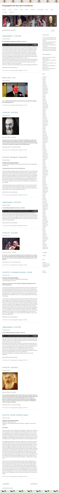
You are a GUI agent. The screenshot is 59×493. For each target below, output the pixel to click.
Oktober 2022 (45, 139)
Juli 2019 (44, 194)
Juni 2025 (44, 96)
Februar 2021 (45, 167)
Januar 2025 (45, 103)
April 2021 (44, 164)
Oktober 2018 (45, 206)
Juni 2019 (44, 195)
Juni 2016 (44, 242)
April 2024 (44, 114)
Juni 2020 (44, 178)
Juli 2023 (44, 127)
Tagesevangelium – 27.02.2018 (11, 36)
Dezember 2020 (45, 170)
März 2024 (44, 115)
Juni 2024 (44, 111)
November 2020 (45, 171)
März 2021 (44, 166)
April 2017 (44, 231)
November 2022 (45, 138)
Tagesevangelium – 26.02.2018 (11, 202)
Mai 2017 (44, 230)
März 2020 (44, 182)
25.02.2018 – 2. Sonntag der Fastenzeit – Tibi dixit (17, 272)
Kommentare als (46, 265)
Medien (52, 9)
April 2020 (44, 181)
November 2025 (45, 89)
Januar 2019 (45, 202)
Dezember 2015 (45, 247)
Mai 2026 (44, 81)
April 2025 (44, 99)
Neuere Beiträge (34, 483)
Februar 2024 (45, 117)
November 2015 (45, 248)
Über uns (10, 9)
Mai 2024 (44, 113)
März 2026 (44, 83)
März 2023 (44, 132)
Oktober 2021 (45, 156)
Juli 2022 (44, 143)
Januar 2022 (45, 152)
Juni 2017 (44, 228)
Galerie (21, 9)
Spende (47, 9)
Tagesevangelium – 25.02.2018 (11, 327)
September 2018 (45, 208)
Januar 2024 (45, 118)
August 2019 (45, 192)
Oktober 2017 (45, 223)
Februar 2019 (45, 201)
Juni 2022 (44, 145)
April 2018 (44, 215)
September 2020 (45, 174)
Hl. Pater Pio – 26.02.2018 (10, 112)
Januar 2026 (45, 86)
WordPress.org (45, 266)
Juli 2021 (44, 160)
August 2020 (45, 175)
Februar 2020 (45, 184)
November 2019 (45, 188)
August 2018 (45, 209)
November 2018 (45, 205)
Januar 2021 (45, 168)
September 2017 (45, 224)
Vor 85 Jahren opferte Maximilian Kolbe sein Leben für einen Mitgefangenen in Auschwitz (49, 39)
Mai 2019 (44, 196)
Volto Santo (4, 12)
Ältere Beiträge (5, 483)
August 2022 (45, 142)
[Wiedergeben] (3, 44)
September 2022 (45, 141)
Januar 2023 (45, 135)
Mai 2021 (44, 163)
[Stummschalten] (33, 44)
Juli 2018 (44, 210)
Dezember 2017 (45, 220)
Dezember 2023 (45, 120)
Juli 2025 (44, 94)
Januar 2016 (45, 245)
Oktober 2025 (45, 90)
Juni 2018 (44, 212)
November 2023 (45, 121)
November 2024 (45, 106)
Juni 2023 (44, 128)
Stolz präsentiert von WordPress (7, 488)
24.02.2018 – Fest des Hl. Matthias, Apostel (15, 415)
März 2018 (44, 216)
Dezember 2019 (45, 187)
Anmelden (44, 262)
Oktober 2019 (45, 189)
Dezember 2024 (45, 104)
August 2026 (45, 76)
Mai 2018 (44, 213)
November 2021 (45, 155)
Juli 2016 (44, 241)
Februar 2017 (45, 234)
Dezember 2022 (45, 136)
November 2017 (45, 222)
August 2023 (45, 125)
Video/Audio (12, 12)
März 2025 (44, 100)
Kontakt (44, 270)
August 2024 (45, 108)
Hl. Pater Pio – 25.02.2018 (10, 233)
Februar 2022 (45, 150)
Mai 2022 (44, 146)
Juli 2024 (44, 110)
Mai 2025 (44, 97)
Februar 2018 (45, 217)
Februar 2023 (45, 134)
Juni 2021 (44, 161)
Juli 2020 (44, 177)
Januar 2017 (45, 235)
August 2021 (45, 159)
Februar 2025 (45, 101)
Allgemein (20, 70)
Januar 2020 (45, 185)
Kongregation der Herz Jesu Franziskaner (17, 6)
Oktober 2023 (45, 122)
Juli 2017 (44, 227)
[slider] (35, 45)
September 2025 (45, 92)
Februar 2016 (45, 244)
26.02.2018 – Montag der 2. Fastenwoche (14, 157)
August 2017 (45, 226)
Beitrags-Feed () (46, 263)
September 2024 (45, 107)
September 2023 (45, 124)
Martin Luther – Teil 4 (8, 78)
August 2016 (45, 240)
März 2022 (44, 149)
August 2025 (45, 93)
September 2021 (45, 157)
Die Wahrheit (32, 9)
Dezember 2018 (45, 203)
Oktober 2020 (45, 173)
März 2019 (44, 199)
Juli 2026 (44, 78)
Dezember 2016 (45, 237)
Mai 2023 (44, 129)
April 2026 (44, 82)
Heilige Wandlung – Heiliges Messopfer (49, 50)
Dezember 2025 (45, 88)
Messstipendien (40, 9)
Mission (26, 9)
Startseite (4, 9)
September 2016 (45, 238)
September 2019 (45, 191)
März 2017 (44, 233)
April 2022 (44, 148)
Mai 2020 (44, 180)
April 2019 (44, 198)
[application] (20, 45)
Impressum (44, 272)
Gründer (16, 9)
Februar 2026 (45, 85)
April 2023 (44, 131)
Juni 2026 (44, 79)
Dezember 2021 (45, 153)
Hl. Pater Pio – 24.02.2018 (10, 367)
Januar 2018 (45, 219)
